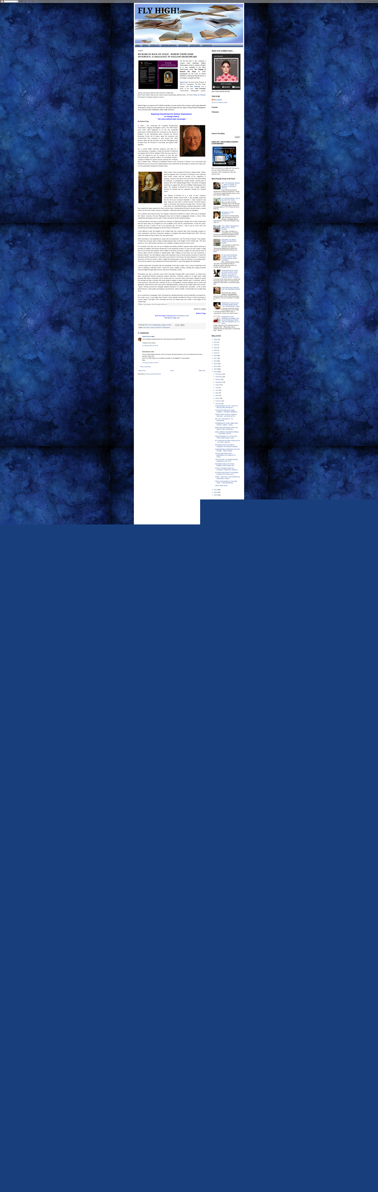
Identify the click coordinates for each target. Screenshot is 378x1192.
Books (215, 1084)
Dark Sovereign (195, 86)
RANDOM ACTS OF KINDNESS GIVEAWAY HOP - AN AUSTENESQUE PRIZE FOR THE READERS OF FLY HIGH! (230, 320)
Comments (217, 1056)
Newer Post (141, 370)
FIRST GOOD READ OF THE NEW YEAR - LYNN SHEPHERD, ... (226, 482)
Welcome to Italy (218, 1168)
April (217, 395)
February (218, 401)
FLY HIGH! (159, 10)
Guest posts (146, 327)
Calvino (215, 1086)
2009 (215, 495)
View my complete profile (219, 102)
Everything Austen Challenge (222, 1100)
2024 (215, 342)
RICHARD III (183, 45)
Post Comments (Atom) (153, 374)
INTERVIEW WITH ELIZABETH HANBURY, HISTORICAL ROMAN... (227, 445)
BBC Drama (217, 1079)
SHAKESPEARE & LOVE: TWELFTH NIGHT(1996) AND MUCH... (226, 406)
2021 (215, 347)
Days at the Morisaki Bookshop (220, 759)
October (218, 379)
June (217, 390)
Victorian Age (217, 1163)
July (216, 387)
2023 (215, 345)
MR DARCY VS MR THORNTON (227, 213)
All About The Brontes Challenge (223, 1067)
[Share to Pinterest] (184, 325)
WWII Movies (217, 1166)
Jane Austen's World (219, 1117)
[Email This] (176, 325)
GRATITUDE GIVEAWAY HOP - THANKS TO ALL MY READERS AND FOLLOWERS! (230, 506)
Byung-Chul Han (221, 820)
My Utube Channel (219, 1131)
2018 (215, 355)
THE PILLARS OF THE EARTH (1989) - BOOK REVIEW (228, 595)
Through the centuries (220, 1156)
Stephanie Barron (222, 1011)
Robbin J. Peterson (222, 982)
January (218, 403)
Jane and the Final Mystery (219, 1007)
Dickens (215, 1098)
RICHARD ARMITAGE (169, 45)
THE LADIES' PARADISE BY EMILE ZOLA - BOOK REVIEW (230, 227)
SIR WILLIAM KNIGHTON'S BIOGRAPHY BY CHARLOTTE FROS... (225, 455)
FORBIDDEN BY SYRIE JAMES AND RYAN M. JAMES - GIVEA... (226, 424)
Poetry (215, 1140)
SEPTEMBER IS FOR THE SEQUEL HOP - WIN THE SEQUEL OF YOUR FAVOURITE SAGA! (229, 625)
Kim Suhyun (216, 852)
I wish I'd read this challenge (222, 1112)
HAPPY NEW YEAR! (221, 485)
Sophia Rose (146, 336)
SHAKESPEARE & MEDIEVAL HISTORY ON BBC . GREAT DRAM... (227, 450)
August (217, 385)
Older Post (202, 370)
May (217, 393)
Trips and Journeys (219, 1161)
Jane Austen (221, 938)
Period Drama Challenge (221, 1138)
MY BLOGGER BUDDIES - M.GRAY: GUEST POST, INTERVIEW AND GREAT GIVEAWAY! (229, 257)
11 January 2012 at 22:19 (150, 345)
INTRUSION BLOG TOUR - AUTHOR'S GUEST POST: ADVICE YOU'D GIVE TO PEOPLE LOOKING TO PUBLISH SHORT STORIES (230, 274)
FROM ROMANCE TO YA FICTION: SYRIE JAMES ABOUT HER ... (226, 437)
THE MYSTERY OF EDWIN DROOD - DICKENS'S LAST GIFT (227, 460)
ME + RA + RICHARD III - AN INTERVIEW (224, 419)
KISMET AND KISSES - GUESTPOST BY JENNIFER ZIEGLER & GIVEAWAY (230, 552)
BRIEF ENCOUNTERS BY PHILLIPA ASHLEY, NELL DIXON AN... (226, 428)
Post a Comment (145, 366)
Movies (215, 1121)
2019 (215, 353)
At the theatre (217, 1074)
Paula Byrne (220, 902)
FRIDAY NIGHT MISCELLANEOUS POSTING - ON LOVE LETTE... (226, 415)
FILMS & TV (155, 45)
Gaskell (215, 1107)
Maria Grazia (218, 100)
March (217, 398)
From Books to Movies (220, 1103)
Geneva (218, 867)
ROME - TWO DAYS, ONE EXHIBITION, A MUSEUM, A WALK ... (227, 477)
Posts (216, 1052)
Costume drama (218, 1091)
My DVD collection (219, 1126)
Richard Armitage (218, 1142)
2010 (215, 492)
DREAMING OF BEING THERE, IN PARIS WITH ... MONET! (229, 241)
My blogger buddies (219, 1133)
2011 (215, 489)
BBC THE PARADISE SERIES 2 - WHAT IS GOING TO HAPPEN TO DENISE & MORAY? (230, 185)
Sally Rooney (217, 729)
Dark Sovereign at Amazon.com (165, 315)
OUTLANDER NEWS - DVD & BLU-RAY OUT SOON (230, 199)
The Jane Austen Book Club (222, 1154)
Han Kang (220, 698)
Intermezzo (219, 732)
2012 (215, 371)
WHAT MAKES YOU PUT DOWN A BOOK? (229, 566)
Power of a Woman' (200, 95)
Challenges (216, 1088)
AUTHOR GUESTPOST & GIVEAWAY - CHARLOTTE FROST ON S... (227, 473)
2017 (215, 358)
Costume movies (218, 1093)
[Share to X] (180, 325)
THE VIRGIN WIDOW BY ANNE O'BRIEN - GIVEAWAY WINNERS (226, 411)
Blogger (206, 1179)
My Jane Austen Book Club (221, 1128)
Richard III (159, 327)
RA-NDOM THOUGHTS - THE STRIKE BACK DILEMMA (229, 581)
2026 (215, 339)
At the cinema (217, 1072)
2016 (215, 361)
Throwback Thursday (220, 1159)
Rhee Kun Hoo (217, 793)
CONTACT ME (207, 45)
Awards (215, 1077)
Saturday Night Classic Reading (223, 1145)
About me (216, 1065)
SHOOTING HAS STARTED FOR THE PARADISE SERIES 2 (230, 289)
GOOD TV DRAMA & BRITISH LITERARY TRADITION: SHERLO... (227, 469)
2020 (215, 350)
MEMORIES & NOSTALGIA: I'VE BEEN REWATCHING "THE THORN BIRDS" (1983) (230, 304)
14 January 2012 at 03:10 (150, 362)
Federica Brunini (221, 929)
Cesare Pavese (231, 666)
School (215, 1147)
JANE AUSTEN (195, 45)
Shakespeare (166, 327)
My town (216, 1135)
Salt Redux (219, 946)
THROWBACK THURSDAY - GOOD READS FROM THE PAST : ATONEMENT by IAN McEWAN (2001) (230, 609)
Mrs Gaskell (217, 1124)
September (219, 382)
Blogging (216, 1081)
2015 (215, 363)
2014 (215, 366)
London (215, 1119)
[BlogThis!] (178, 325)
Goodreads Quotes (235, 669)
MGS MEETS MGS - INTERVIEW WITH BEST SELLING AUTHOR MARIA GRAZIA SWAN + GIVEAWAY (230, 522)
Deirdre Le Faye (218, 1096)
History (153, 327)
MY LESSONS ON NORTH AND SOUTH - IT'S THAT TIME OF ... (227, 441)
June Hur (220, 688)
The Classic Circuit (219, 1152)
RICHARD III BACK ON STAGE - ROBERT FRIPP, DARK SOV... (225, 464)
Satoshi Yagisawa (222, 763)
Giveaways (216, 1110)
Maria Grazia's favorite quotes (223, 654)
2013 (215, 369)
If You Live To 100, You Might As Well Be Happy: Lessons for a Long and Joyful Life (222, 788)
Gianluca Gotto (217, 884)
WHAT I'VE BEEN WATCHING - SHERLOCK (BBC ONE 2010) (230, 536)
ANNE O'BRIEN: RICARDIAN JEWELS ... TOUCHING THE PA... (227, 432)
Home (138, 45)
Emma (218, 937)
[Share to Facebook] (182, 325)
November (218, 376)
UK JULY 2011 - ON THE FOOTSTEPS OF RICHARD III (230, 639)
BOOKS (145, 45)
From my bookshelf (219, 1105)
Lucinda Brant (221, 947)
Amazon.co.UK (184, 315)
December (218, 374)
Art (214, 1070)
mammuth (192, 1179)
